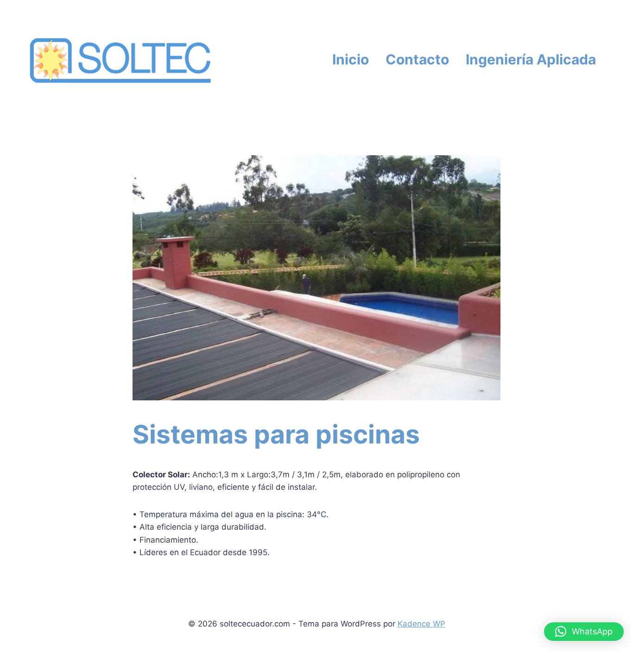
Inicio (350, 59)
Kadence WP (421, 623)
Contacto (417, 59)
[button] (584, 631)
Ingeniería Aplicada (531, 59)
